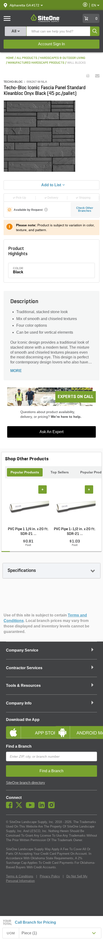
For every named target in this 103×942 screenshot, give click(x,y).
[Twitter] (20, 807)
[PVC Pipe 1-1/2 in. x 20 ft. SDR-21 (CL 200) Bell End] (75, 506)
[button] (24, 5)
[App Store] (27, 729)
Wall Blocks (76, 63)
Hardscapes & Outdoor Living (62, 58)
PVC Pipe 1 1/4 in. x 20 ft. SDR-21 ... (28, 531)
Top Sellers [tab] (60, 472)
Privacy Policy (50, 876)
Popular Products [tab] (25, 472)
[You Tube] (31, 807)
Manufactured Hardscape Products (36, 63)
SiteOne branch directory (25, 783)
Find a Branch (19, 746)
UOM (11, 933)
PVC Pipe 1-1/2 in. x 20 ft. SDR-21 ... (75, 531)
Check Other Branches (84, 209)
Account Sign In (51, 44)
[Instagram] (52, 807)
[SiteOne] (45, 21)
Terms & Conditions (19, 876)
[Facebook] (10, 807)
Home (10, 58)
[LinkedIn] (42, 807)
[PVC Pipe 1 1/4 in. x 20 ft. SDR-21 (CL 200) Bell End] (28, 506)
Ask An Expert (51, 432)
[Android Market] (76, 729)
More (16, 371)
